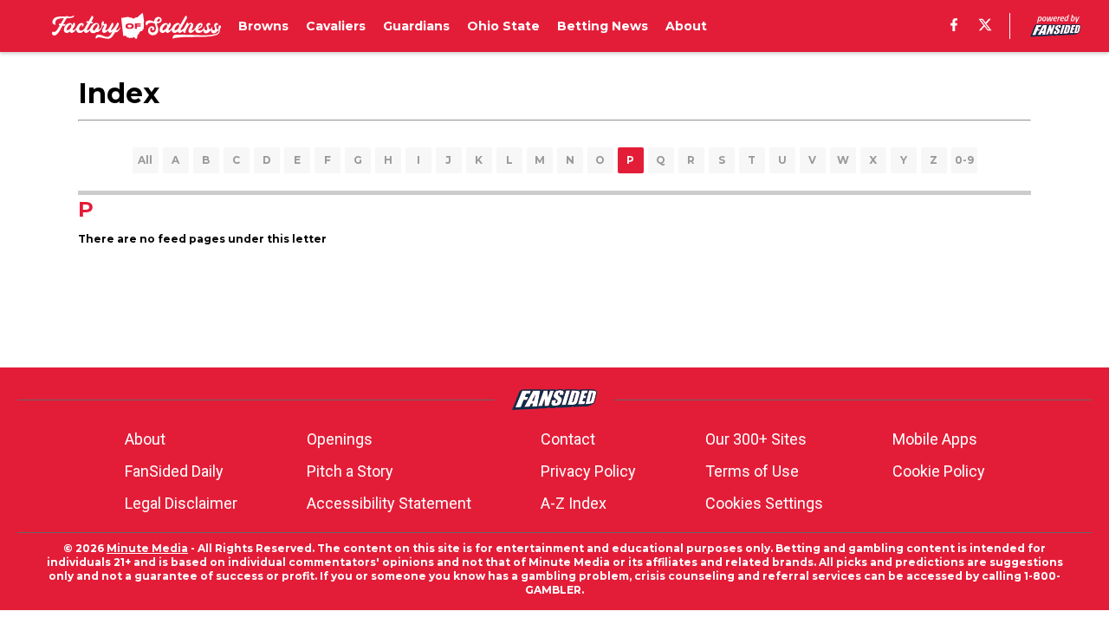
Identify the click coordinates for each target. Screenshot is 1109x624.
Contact (568, 439)
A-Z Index (573, 503)
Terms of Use (752, 471)
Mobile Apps (934, 439)
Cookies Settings (764, 503)
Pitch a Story (350, 471)
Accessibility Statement (389, 503)
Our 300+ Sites (756, 439)
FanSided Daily (174, 471)
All (145, 159)
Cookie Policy (938, 471)
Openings (340, 439)
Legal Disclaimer (181, 503)
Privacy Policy (588, 471)
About (145, 439)
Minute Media (147, 548)
